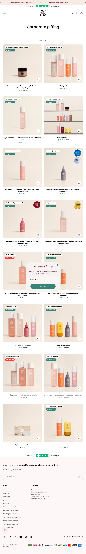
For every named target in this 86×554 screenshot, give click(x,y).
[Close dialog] (57, 265)
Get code (43, 286)
